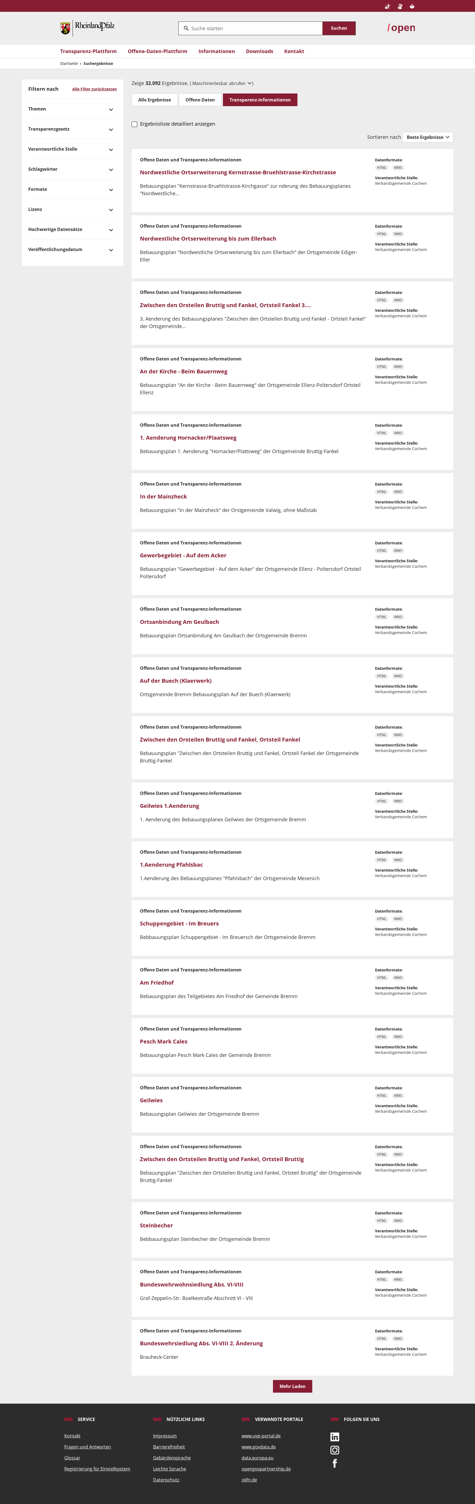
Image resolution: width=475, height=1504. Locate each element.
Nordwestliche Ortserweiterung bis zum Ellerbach (208, 238)
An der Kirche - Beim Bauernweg (183, 371)
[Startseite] (87, 27)
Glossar (72, 1458)
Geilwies (151, 1100)
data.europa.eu (258, 1458)
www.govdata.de (259, 1447)
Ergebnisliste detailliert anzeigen (177, 123)
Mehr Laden (293, 1386)
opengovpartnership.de (266, 1469)
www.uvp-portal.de (261, 1436)
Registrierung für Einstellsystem (97, 1469)
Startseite (69, 63)
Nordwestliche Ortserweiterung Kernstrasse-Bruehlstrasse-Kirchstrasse (238, 172)
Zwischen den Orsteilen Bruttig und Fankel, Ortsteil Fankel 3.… (225, 305)
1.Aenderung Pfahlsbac (171, 864)
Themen (37, 109)
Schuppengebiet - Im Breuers (179, 923)
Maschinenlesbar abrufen (219, 83)
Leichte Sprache (169, 1469)
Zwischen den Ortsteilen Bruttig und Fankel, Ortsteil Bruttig (222, 1159)
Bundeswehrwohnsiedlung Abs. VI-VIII (192, 1284)
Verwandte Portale (278, 1419)
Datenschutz (166, 1480)
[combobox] (250, 28)
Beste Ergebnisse (425, 137)
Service (86, 1419)
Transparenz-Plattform (88, 51)
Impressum (165, 1436)
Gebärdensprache (172, 1458)
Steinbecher (156, 1225)
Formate (37, 189)
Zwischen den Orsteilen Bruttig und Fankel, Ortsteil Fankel (220, 739)
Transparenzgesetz (49, 129)
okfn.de (249, 1480)
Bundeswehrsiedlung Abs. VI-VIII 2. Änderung (201, 1343)
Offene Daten (200, 100)
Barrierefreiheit (169, 1447)
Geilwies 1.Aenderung (169, 805)
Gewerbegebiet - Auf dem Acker (183, 555)
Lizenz (35, 209)
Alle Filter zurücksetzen (94, 89)
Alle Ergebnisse (154, 100)
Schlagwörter (42, 169)
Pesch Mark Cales (163, 1041)
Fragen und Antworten (87, 1447)
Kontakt (294, 51)
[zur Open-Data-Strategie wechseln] (401, 27)
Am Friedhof (157, 982)
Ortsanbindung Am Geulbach (179, 622)
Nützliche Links (185, 1419)
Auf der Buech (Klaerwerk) (176, 680)
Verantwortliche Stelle (52, 149)
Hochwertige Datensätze (55, 229)
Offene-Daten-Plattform (157, 51)
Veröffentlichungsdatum (55, 249)
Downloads (259, 51)
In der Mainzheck (163, 496)
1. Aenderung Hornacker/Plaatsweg (188, 437)
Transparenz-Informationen (260, 100)
